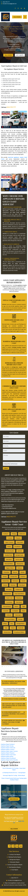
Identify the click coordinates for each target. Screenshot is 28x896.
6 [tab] (13, 666)
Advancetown (7, 632)
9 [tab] (19, 666)
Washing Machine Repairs (14, 857)
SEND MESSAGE (14, 799)
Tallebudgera (18, 615)
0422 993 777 (6, 2)
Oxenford (23, 576)
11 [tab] (23, 666)
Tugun (23, 606)
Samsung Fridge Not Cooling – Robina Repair (14, 775)
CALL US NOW (17, 17)
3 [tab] (6, 666)
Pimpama (18, 538)
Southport (5, 533)
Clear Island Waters (19, 593)
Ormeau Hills (13, 576)
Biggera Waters (10, 568)
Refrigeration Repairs (14, 859)
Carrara (5, 585)
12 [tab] (26, 666)
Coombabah (9, 602)
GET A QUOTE (20, 55)
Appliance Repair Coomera (7, 749)
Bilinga (5, 623)
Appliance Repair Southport (8, 744)
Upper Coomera (9, 542)
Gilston (13, 628)
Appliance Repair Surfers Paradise (9, 760)
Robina (9, 546)
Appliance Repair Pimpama (7, 753)
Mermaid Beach (7, 606)
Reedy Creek (9, 598)
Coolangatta (15, 610)
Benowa (15, 572)
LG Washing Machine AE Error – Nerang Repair (14, 772)
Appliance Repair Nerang (7, 746)
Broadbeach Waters (19, 632)
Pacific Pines (6, 580)
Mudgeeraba (18, 589)
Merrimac (13, 585)
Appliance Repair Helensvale (8, 747)
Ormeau (5, 576)
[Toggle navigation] (25, 17)
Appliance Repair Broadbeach (8, 758)
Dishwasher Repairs (15, 862)
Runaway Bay (20, 563)
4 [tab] (8, 666)
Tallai (6, 628)
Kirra (11, 623)
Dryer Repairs (14, 869)
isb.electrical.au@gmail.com (10, 3)
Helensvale (22, 533)
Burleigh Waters (21, 623)
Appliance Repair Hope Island (8, 754)
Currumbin (5, 610)
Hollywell (9, 615)
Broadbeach (18, 546)
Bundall (22, 572)
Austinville (20, 628)
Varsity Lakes (18, 559)
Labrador (20, 550)
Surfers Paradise (10, 550)
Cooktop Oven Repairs (14, 854)
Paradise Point (8, 555)
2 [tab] (4, 666)
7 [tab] (15, 666)
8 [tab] (17, 666)
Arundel (23, 580)
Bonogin (20, 619)
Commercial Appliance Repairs (14, 864)
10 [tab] (21, 666)
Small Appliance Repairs (15, 867)
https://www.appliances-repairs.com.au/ (15, 883)
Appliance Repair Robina (7, 756)
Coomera (10, 538)
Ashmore (20, 568)
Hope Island (20, 542)
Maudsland (19, 598)
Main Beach (19, 602)
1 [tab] (2, 666)
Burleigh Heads (19, 555)
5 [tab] (10, 666)
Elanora (16, 606)
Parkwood (15, 580)
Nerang (14, 533)
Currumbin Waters (10, 619)
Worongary (9, 589)
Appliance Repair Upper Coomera (9, 751)
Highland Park (7, 593)
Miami (23, 610)
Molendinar (6, 572)
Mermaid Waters (9, 563)
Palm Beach (9, 559)
